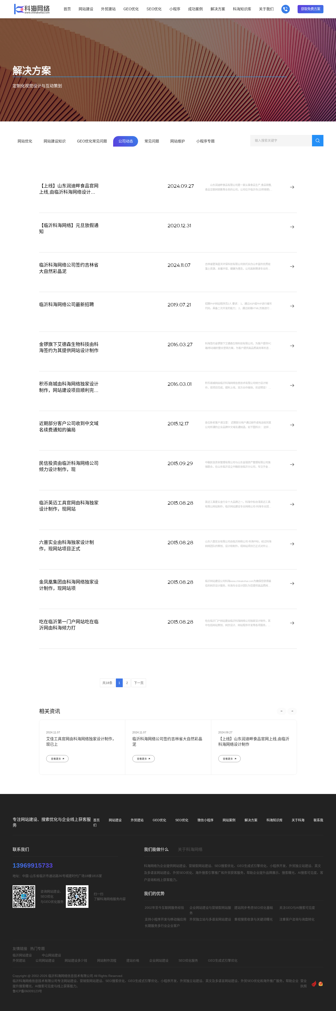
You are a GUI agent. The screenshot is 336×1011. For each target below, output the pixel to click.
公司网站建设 (45, 960)
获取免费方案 (310, 9)
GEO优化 (159, 820)
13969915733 (33, 865)
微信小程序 (205, 820)
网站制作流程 (106, 960)
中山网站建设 (51, 955)
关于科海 (298, 820)
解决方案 (251, 820)
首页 (96, 820)
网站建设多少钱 (76, 960)
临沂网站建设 (22, 955)
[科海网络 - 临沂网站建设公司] (32, 9)
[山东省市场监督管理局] (320, 983)
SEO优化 (181, 820)
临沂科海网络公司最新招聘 (66, 304)
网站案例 (229, 820)
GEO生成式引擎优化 (222, 960)
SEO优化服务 (188, 960)
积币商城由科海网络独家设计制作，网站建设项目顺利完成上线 (69, 390)
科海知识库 (275, 820)
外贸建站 (137, 820)
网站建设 (115, 820)
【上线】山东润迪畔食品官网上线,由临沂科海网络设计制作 (69, 192)
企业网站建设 (158, 960)
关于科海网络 (190, 849)
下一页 (139, 683)
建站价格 (132, 960)
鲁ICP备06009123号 (27, 991)
